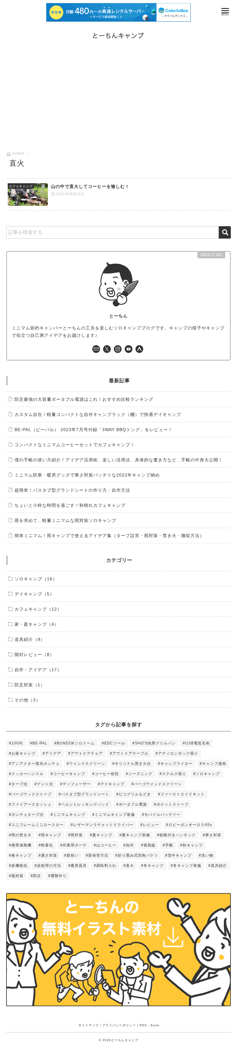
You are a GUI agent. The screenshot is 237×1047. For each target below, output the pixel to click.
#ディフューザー (75, 784)
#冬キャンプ (152, 865)
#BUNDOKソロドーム (74, 743)
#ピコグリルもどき (133, 794)
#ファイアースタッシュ (30, 804)
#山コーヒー (105, 845)
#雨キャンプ (50, 835)
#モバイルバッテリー (161, 814)
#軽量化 (46, 845)
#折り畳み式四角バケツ (136, 855)
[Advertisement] (118, 105)
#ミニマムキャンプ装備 (113, 814)
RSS (143, 1025)
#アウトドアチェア (85, 753)
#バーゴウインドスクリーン (156, 784)
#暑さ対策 (48, 855)
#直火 (128, 865)
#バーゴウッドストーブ (30, 794)
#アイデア (52, 753)
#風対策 (16, 876)
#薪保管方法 (97, 855)
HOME (18, 153)
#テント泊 (44, 784)
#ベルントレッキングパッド (84, 804)
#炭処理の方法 (48, 865)
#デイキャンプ (111, 784)
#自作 (128, 845)
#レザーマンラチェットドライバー (102, 825)
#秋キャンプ (191, 845)
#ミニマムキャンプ (68, 814)
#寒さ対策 (212, 835)
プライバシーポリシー (119, 1025)
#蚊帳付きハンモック (176, 835)
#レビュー (149, 825)
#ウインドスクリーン (86, 763)
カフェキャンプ (21, 186)
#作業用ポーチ (73, 845)
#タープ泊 (18, 784)
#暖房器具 (77, 865)
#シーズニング (139, 774)
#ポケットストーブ (171, 804)
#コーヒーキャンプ (68, 774)
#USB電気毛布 (196, 743)
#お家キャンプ (22, 753)
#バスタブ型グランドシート (84, 794)
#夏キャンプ (101, 835)
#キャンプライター (175, 763)
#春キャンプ (20, 855)
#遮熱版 (148, 845)
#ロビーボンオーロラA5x (189, 825)
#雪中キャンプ (178, 855)
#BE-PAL (38, 743)
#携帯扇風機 (20, 845)
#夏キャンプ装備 (134, 835)
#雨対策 (75, 835)
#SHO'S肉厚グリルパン (154, 743)
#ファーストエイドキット (181, 794)
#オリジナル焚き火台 (131, 763)
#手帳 (168, 845)
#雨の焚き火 (20, 835)
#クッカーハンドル (26, 774)
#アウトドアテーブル (129, 753)
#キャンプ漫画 (213, 763)
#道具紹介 (217, 865)
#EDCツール (113, 743)
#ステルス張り (173, 774)
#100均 (16, 743)
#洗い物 (206, 855)
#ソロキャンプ (206, 774)
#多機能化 (18, 865)
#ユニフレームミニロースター (36, 825)
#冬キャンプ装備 (186, 865)
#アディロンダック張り (177, 753)
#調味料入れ (105, 865)
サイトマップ (88, 1025)
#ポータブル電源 (131, 804)
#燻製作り (57, 876)
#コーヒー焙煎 (105, 774)
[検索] (225, 232)
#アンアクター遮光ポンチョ (34, 763)
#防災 (36, 876)
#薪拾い (71, 855)
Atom (154, 1025)
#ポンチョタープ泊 (26, 814)
